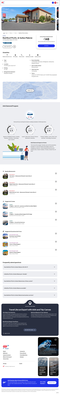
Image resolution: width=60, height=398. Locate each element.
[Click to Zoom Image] (28, 18)
